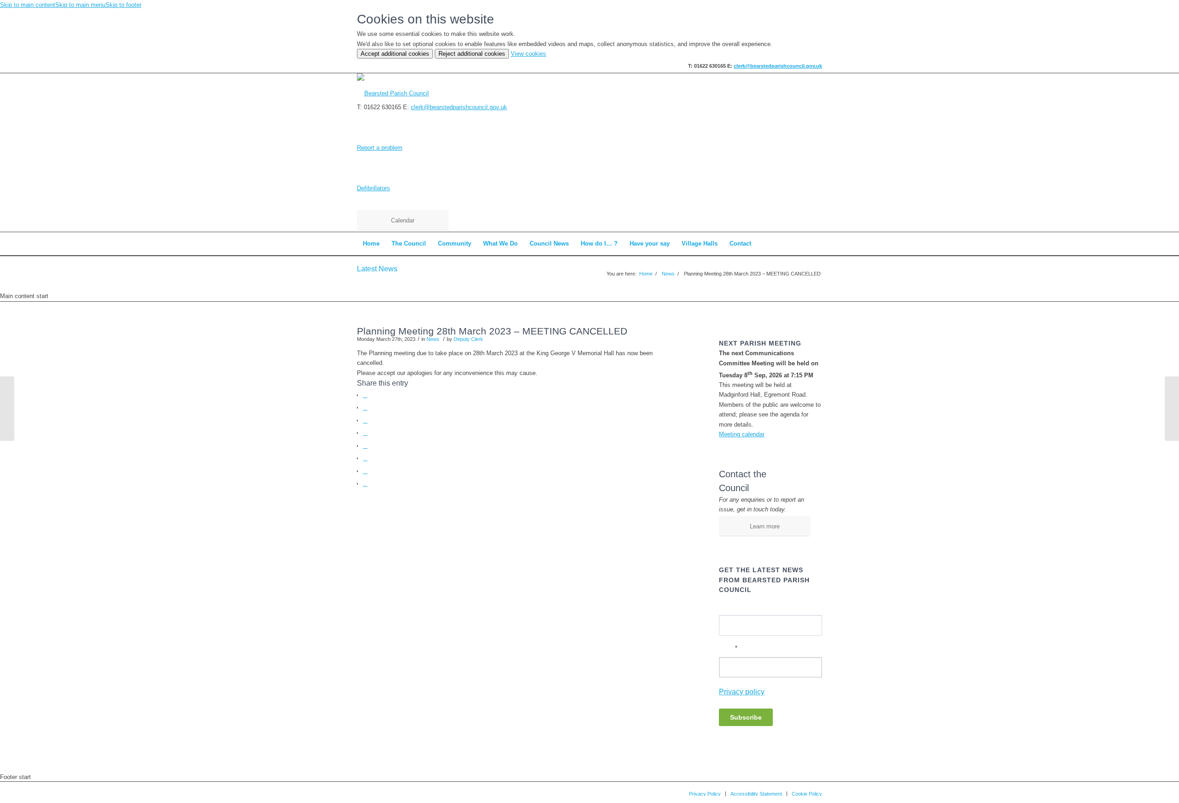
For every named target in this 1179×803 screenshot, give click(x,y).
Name (727, 606)
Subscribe (746, 717)
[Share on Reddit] (365, 471)
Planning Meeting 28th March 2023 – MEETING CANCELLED (492, 331)
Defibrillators (373, 188)
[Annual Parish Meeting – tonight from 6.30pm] (7, 408)
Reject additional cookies (471, 53)
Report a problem (380, 147)
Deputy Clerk (468, 339)
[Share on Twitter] (365, 407)
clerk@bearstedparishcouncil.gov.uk (778, 66)
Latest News (377, 269)
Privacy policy (742, 692)
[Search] (816, 243)
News (432, 339)
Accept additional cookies (395, 53)
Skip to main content (27, 4)
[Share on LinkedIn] (365, 445)
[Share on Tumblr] (365, 458)
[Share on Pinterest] (365, 432)
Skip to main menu (80, 4)
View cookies (528, 53)
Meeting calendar (742, 434)
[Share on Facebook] (365, 395)
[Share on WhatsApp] (365, 420)
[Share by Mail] (365, 483)
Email (728, 648)
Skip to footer (123, 4)
